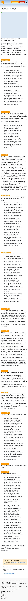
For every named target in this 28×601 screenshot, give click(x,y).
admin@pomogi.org (8, 582)
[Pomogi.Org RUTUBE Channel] (1, 598)
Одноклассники (5, 596)
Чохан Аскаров (15, 345)
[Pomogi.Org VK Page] (1, 595)
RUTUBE (3, 598)
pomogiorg (16, 588)
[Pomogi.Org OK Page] (1, 596)
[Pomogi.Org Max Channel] (1, 594)
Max (3, 594)
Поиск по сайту (10, 591)
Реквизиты (3, 591)
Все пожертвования (9, 573)
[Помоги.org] (3, 2)
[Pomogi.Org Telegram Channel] (1, 592)
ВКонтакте (4, 595)
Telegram (4, 592)
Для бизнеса (15, 2)
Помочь (22, 2)
